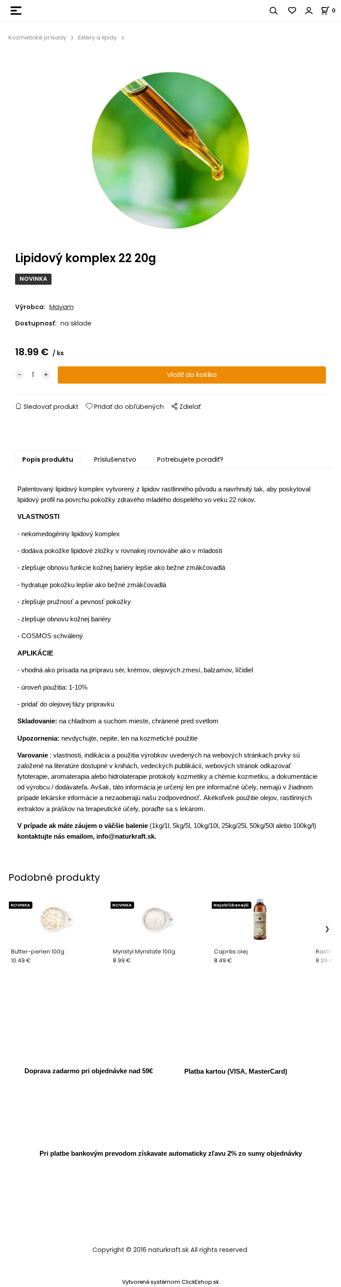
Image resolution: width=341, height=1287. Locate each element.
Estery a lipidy (97, 37)
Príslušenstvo (115, 459)
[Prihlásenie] (309, 11)
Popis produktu (47, 459)
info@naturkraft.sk (125, 836)
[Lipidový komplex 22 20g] (170, 149)
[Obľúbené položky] (292, 11)
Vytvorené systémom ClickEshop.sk (170, 1282)
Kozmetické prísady (37, 37)
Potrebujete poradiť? (190, 459)
